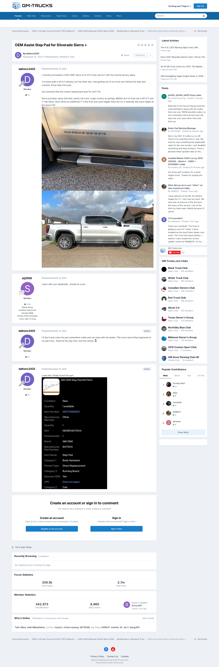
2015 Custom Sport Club (182, 347)
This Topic (192, 16)
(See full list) (148, 618)
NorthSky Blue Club (179, 327)
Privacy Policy (97, 656)
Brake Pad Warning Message (182, 128)
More (119, 16)
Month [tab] (177, 375)
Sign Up (200, 6)
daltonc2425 (32, 53)
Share (126, 55)
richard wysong (178, 98)
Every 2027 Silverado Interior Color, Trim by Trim (183, 57)
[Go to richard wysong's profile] (164, 96)
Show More (183, 432)
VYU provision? (175, 218)
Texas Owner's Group (181, 317)
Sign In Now (116, 529)
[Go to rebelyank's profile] (164, 219)
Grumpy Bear (179, 383)
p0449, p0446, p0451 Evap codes (184, 95)
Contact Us (112, 656)
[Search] (204, 15)
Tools (108, 16)
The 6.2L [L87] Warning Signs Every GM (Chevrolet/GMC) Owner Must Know (179, 47)
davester (177, 421)
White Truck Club (178, 277)
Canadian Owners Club (181, 287)
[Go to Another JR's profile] (164, 159)
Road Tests (61, 16)
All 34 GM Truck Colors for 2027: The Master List (181, 66)
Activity (97, 16)
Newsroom (46, 16)
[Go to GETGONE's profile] (164, 129)
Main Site (31, 16)
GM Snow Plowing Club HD (183, 357)
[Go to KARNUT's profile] (164, 186)
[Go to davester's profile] (168, 422)
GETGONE (176, 131)
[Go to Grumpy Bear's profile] (168, 384)
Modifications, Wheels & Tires (60, 56)
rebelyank (175, 221)
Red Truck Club (177, 297)
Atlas (175, 393)
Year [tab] (189, 375)
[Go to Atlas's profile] (168, 394)
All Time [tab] (201, 375)
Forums (18, 16)
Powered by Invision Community (109, 662)
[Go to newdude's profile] (168, 403)
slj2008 (27, 278)
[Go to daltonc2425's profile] (18, 55)
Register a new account (52, 529)
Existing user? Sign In (179, 6)
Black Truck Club (178, 267)
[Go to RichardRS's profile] (127, 604)
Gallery (86, 16)
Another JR (176, 167)
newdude (177, 402)
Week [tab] (165, 375)
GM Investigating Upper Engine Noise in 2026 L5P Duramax (182, 76)
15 (28, 95)
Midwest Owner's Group (182, 337)
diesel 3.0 (174, 307)
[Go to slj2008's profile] (27, 288)
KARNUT (175, 191)
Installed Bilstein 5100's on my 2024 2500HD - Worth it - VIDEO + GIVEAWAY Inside (185, 161)
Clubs (74, 16)
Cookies (125, 656)
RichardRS (137, 605)
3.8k (28, 304)
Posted (192, 131)
